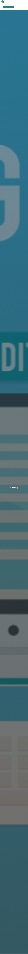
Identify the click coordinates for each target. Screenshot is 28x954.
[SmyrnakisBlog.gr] (2, 1)
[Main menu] (26, 7)
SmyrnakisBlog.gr (7, 7)
